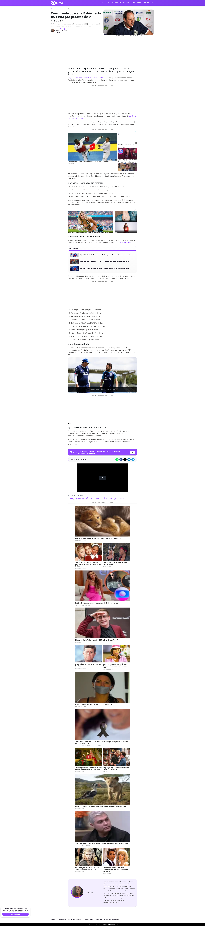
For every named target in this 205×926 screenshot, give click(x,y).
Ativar (132, 452)
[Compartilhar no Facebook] (121, 459)
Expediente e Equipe (74, 919)
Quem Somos (61, 919)
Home (102, 3)
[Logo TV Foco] (57, 2)
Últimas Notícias (112, 3)
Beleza (146, 3)
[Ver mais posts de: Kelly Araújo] (53, 30)
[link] (77, 892)
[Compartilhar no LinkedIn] (129, 459)
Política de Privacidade (111, 919)
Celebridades (124, 3)
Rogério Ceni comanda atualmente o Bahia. (86, 78)
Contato (99, 919)
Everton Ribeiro (126, 243)
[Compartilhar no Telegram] (133, 459)
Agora (133, 3)
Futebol (139, 3)
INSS (152, 3)
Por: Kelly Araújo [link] (61, 29)
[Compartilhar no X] (125, 459)
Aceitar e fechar (15, 914)
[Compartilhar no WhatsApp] (117, 459)
